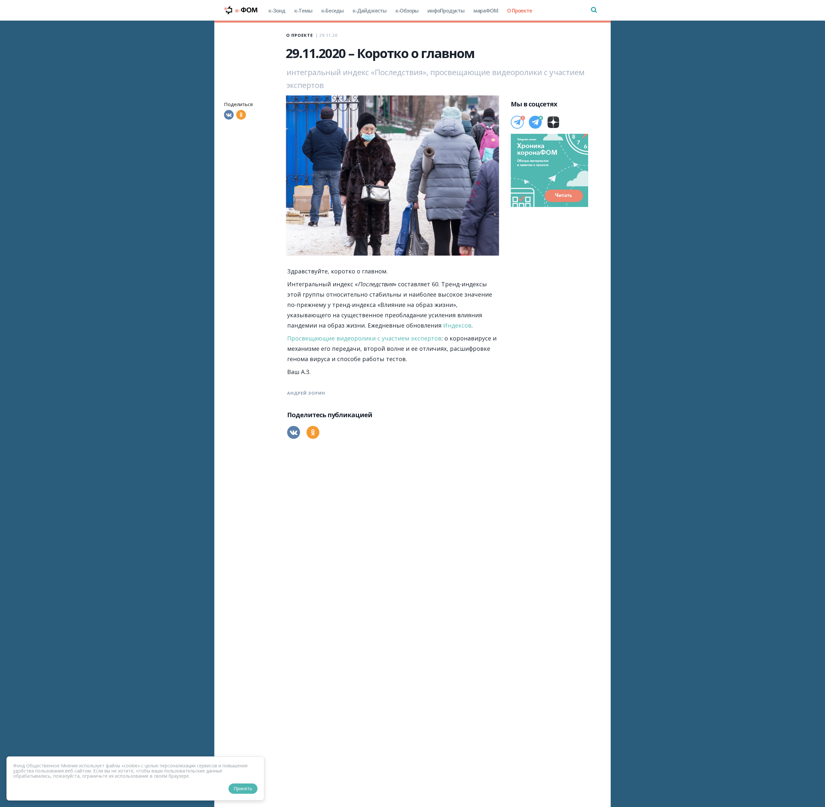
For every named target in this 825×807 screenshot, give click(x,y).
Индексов (457, 325)
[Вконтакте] (229, 115)
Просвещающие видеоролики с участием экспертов (364, 338)
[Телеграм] (517, 122)
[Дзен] (553, 122)
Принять (243, 788)
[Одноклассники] (241, 115)
